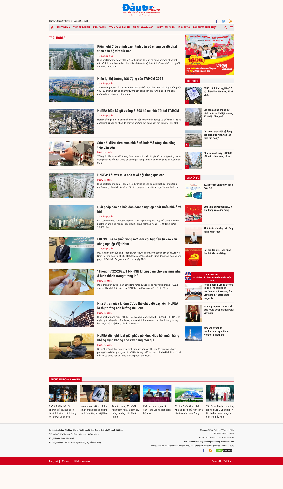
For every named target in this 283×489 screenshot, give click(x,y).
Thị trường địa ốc (143, 27)
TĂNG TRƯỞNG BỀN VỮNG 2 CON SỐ (218, 187)
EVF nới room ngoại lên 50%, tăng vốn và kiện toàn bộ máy (157, 410)
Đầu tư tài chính (166, 27)
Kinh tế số (184, 27)
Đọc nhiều (192, 81)
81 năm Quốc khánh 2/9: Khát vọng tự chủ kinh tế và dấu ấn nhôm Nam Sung (189, 410)
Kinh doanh (99, 27)
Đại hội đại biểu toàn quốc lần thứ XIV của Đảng (217, 251)
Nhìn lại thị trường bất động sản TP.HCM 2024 (130, 79)
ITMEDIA (227, 461)
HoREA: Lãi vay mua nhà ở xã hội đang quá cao (130, 175)
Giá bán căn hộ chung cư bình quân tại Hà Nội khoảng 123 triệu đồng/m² (218, 113)
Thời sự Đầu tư (81, 27)
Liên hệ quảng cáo (82, 461)
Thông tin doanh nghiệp (65, 379)
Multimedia (63, 27)
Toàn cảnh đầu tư (119, 27)
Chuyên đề (193, 177)
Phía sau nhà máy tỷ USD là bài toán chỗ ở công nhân (218, 155)
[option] (63, 402)
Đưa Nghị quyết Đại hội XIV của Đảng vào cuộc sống (218, 208)
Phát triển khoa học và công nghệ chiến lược (218, 230)
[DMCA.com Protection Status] (224, 450)
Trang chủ (53, 461)
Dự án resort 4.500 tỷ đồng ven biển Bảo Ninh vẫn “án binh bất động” (218, 134)
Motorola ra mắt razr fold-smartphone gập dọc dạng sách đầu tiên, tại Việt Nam (94, 410)
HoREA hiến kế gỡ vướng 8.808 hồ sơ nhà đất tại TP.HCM (138, 111)
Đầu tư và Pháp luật (204, 27)
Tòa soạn (66, 461)
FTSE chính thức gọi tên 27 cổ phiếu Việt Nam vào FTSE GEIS (218, 91)
